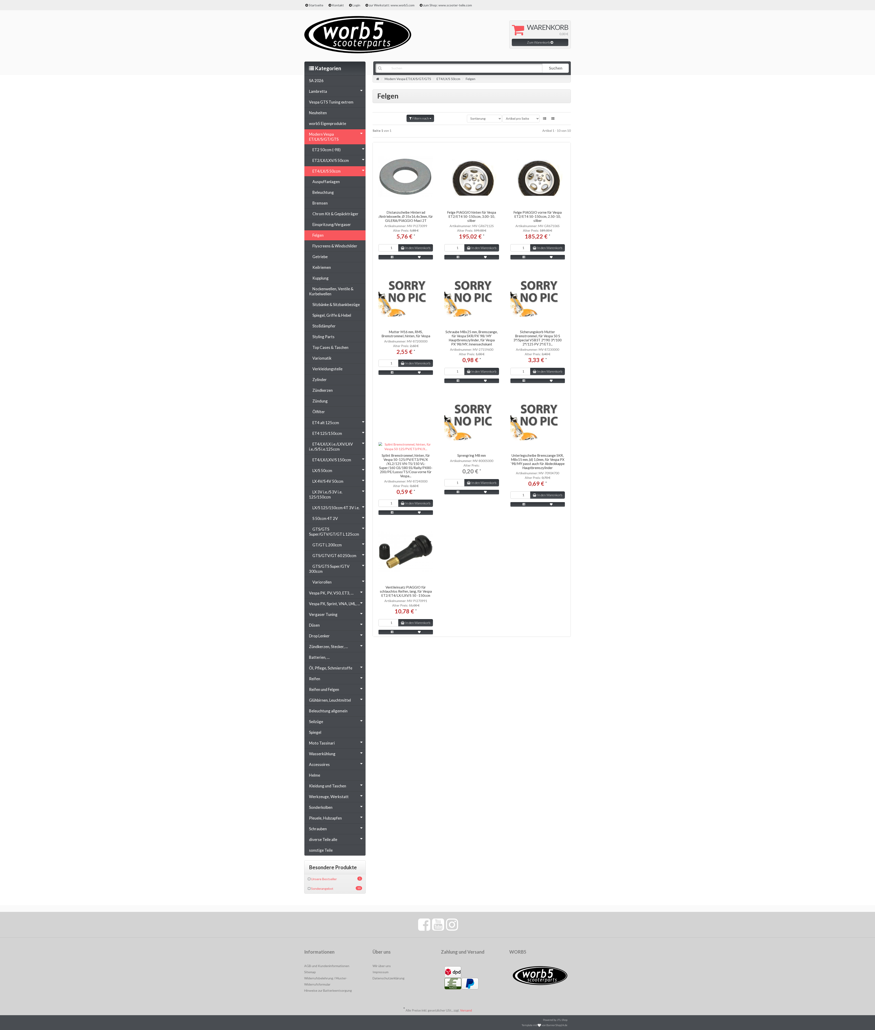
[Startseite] (377, 79)
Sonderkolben (320, 807)
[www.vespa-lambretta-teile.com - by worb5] (357, 34)
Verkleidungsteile (327, 368)
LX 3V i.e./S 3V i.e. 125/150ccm (325, 494)
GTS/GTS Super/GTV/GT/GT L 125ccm (334, 532)
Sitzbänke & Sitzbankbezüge (336, 304)
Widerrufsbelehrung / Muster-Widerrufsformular (325, 981)
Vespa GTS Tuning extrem (331, 102)
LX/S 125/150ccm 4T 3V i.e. (336, 507)
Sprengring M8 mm (471, 455)
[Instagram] (452, 924)
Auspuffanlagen (326, 181)
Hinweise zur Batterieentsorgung (328, 990)
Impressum (381, 972)
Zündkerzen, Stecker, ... (328, 646)
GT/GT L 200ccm (327, 544)
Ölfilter (318, 411)
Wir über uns (382, 966)
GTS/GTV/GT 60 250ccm (334, 555)
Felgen (318, 235)
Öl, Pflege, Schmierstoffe (330, 668)
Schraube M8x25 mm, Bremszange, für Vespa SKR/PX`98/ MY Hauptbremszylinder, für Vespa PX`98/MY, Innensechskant (471, 338)
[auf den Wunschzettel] (419, 257)
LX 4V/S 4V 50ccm (327, 481)
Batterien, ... (319, 657)
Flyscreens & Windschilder (334, 246)
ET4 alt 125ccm (325, 422)
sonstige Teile (321, 850)
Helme (314, 775)
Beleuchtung (323, 192)
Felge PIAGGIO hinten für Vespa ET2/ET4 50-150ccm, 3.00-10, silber (471, 216)
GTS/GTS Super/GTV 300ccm (329, 569)
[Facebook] (424, 924)
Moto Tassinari (322, 743)
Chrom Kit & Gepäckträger (335, 213)
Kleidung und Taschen (327, 786)
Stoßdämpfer (324, 326)
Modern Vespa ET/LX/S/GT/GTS (324, 137)
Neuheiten (318, 112)
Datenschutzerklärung (388, 978)
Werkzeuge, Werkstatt (329, 796)
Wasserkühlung (322, 753)
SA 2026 (316, 80)
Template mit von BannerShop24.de (544, 1025)
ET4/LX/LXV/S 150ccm (331, 459)
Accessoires (319, 764)
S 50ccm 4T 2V (325, 518)
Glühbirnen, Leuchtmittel (330, 700)
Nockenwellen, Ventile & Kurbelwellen (331, 291)
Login (356, 5)
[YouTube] (438, 924)
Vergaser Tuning (323, 614)
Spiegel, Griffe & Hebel (331, 315)
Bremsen (320, 203)
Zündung (320, 401)
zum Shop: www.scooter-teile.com (447, 5)
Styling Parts (323, 336)
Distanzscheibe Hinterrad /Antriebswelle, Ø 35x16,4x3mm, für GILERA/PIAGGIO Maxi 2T (405, 216)
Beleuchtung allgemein (328, 710)
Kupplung (320, 278)
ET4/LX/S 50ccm (326, 171)
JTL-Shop (562, 1020)
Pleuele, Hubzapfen (325, 818)
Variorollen (322, 582)
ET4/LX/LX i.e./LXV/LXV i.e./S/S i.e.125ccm (331, 446)
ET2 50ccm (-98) (326, 149)
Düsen (314, 625)
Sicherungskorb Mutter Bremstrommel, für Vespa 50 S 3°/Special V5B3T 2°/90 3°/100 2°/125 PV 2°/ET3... (537, 338)
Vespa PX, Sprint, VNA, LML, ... (334, 603)
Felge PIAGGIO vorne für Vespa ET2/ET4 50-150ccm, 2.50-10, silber (537, 216)
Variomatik (322, 358)
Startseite (316, 5)
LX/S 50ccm (322, 470)
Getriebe (320, 256)
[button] (544, 118)
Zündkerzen (322, 390)
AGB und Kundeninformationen (326, 966)
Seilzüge (316, 721)
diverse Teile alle (323, 839)
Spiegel (315, 732)
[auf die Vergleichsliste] (392, 257)
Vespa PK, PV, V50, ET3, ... (331, 593)
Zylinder (319, 379)
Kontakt (338, 5)
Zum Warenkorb (539, 42)
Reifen (314, 678)
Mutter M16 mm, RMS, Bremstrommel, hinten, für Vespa (405, 334)
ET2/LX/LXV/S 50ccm (330, 160)
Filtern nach (421, 118)
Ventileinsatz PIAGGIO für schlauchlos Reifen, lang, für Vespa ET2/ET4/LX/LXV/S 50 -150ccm (406, 591)
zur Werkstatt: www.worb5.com (391, 5)
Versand (466, 1010)
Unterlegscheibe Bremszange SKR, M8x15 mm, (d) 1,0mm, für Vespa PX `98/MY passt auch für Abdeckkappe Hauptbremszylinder (537, 461)
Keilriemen (321, 267)
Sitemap (310, 972)
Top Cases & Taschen (330, 347)
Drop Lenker (319, 635)
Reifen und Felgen (324, 689)
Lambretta (318, 91)
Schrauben (318, 828)
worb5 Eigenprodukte (327, 123)
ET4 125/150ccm (327, 433)
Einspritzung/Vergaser (331, 224)
